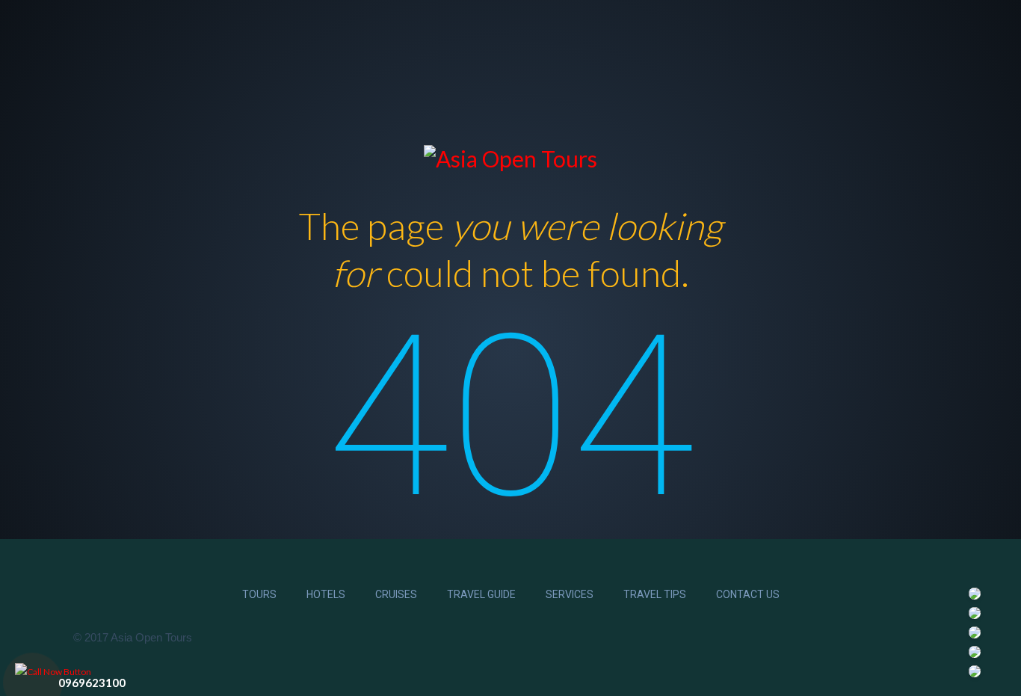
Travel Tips (654, 594)
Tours (259, 594)
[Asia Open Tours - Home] (510, 155)
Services (569, 594)
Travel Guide (481, 594)
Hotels (325, 594)
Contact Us (748, 594)
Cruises (396, 594)
